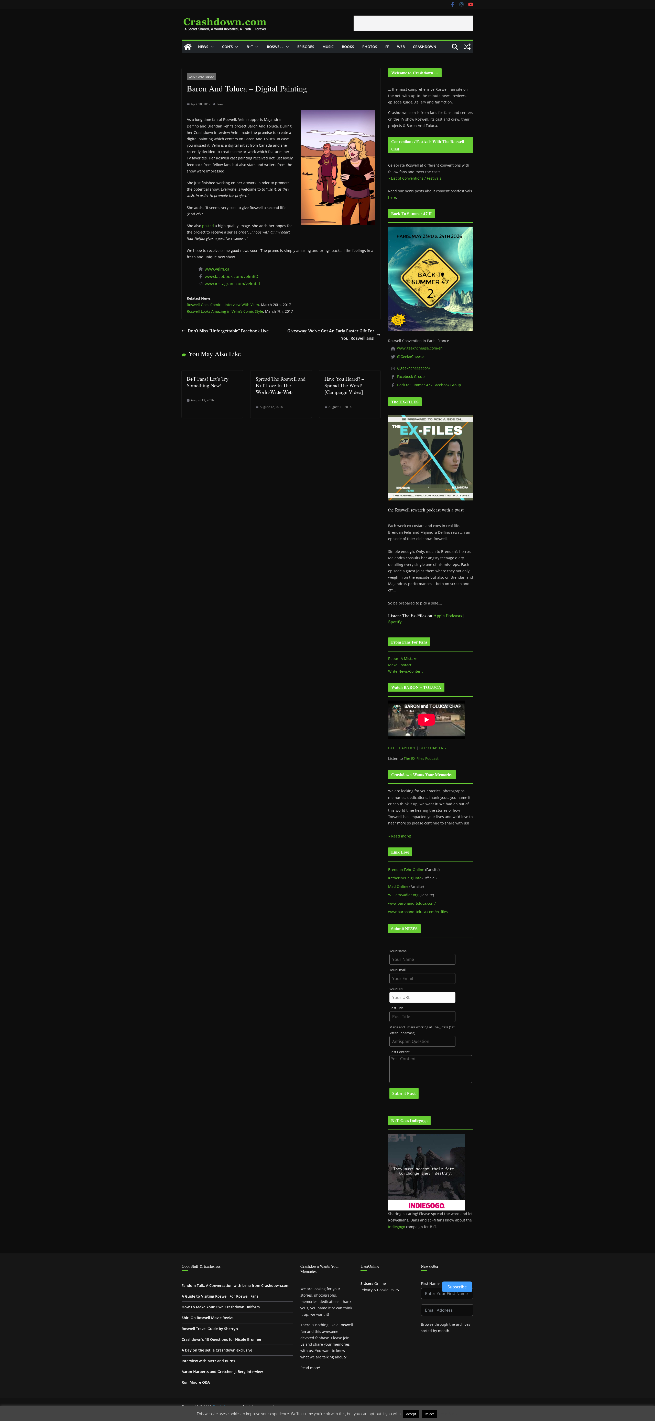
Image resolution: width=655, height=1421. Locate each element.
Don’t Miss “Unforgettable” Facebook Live (228, 331)
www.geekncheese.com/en (420, 348)
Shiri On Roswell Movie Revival (208, 1317)
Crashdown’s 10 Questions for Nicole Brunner (221, 1339)
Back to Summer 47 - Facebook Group (429, 384)
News (203, 46)
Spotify (395, 622)
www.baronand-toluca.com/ (412, 903)
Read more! (310, 1367)
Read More (448, 1413)
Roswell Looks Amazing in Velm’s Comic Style (225, 311)
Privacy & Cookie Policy (380, 1289)
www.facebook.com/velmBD (231, 276)
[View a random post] (467, 47)
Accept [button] (411, 1414)
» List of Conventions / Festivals (414, 178)
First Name (430, 1283)
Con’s (227, 46)
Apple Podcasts (447, 615)
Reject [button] (429, 1414)
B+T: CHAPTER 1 (401, 748)
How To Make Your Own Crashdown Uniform (221, 1306)
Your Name (398, 951)
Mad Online (398, 886)
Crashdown (424, 46)
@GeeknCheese (410, 356)
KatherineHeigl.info (404, 878)
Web (401, 46)
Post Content (399, 1052)
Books (348, 46)
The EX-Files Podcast (421, 758)
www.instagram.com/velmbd (232, 283)
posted (208, 225)
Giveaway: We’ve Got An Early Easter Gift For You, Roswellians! (330, 334)
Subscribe (457, 1287)
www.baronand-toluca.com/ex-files (418, 911)
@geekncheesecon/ (413, 368)
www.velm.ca (217, 269)
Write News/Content (405, 671)
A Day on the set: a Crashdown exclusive (217, 1350)
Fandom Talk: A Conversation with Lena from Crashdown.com (235, 1285)
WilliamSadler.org (403, 894)
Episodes (305, 46)
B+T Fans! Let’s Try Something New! (207, 382)
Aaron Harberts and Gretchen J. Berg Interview (222, 1371)
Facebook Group (411, 376)
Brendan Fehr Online (406, 869)
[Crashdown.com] (188, 47)
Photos (369, 46)
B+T (250, 46)
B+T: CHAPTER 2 (432, 748)
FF (387, 46)
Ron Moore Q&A (196, 1382)
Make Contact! (400, 664)
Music (328, 46)
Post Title (396, 1008)
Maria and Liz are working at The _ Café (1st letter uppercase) (422, 1030)
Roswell (275, 46)
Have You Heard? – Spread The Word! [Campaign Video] (344, 385)
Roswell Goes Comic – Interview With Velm (223, 304)
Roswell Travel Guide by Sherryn (210, 1328)
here (392, 197)
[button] (211, 46)
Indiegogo (396, 1226)
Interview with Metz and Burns (208, 1360)
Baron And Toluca (201, 76)
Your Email (397, 970)
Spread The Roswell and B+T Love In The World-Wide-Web (280, 385)
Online (373, 1283)
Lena (220, 104)
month (443, 1330)
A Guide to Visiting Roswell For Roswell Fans (220, 1296)
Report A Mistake (402, 658)
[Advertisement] (413, 23)
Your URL (396, 989)
